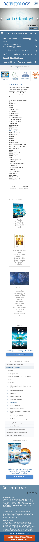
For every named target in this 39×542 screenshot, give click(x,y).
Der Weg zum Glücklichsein (15, 79)
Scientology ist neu (12, 373)
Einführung (10, 370)
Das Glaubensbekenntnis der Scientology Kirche (12, 45)
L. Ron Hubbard (7, 511)
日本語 (31, 501)
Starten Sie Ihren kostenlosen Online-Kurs (19, 524)
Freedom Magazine (20, 528)
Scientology (10, 382)
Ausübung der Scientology (14, 423)
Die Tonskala (13, 402)
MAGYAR (5, 504)
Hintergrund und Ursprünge (15, 364)
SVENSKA (18, 504)
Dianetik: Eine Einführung (13, 58)
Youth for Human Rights (26, 530)
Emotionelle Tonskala (16, 399)
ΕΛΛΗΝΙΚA (23, 505)
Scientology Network (26, 522)
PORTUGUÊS (7, 506)
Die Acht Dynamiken (15, 396)
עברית (25, 501)
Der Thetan (13, 393)
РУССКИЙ (6, 502)
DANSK (12, 501)
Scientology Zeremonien (14, 426)
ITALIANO (30, 505)
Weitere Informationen (24, 516)
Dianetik (9, 379)
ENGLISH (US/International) (11, 499)
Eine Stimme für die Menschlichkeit (21, 513)
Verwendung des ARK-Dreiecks (18, 416)
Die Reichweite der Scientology (18, 419)
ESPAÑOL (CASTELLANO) (11, 505)
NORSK (12, 504)
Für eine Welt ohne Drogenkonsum (22, 529)
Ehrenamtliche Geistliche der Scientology (17, 526)
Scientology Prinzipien (13, 367)
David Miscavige (22, 523)
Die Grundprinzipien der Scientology (17, 54)
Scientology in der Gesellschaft (16, 435)
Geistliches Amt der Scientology (16, 429)
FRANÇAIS (19, 501)
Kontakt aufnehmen (9, 517)
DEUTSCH (30, 502)
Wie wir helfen (5, 79)
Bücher (5, 516)
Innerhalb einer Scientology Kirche (16, 50)
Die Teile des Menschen (16, 390)
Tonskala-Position (15, 405)
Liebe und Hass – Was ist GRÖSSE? (17, 62)
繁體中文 (12, 502)
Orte (17, 517)
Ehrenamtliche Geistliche (10, 514)
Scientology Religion (9, 523)
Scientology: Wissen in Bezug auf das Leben (20, 386)
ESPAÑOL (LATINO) (28, 504)
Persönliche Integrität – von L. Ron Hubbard (19, 376)
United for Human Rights (10, 530)
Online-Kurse (12, 516)
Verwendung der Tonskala (17, 408)
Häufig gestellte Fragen (26, 514)
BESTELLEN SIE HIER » (20, 354)
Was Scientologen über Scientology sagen (17, 39)
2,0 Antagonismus (14, 131)
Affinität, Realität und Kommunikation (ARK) (20, 412)
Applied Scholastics (25, 78)
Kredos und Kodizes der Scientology (17, 432)
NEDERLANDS (21, 502)
